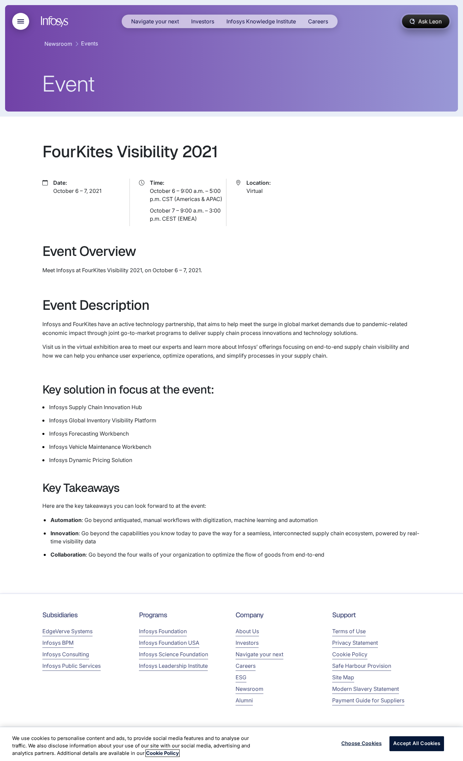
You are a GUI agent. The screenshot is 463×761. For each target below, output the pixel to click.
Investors (202, 21)
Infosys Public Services (71, 665)
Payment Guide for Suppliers (368, 700)
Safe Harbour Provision (361, 665)
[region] (231, 744)
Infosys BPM (58, 642)
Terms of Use (349, 631)
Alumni (244, 700)
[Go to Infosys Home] (55, 21)
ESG (241, 677)
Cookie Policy (349, 654)
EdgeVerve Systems (67, 631)
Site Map (343, 677)
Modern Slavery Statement (365, 688)
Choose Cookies (361, 744)
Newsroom (58, 43)
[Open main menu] (20, 21)
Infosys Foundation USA (169, 642)
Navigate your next (155, 21)
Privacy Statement (355, 642)
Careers (318, 21)
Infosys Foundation (163, 631)
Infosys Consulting (65, 654)
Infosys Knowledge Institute (261, 21)
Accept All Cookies (417, 744)
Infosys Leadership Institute (173, 665)
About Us (247, 631)
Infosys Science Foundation (173, 654)
